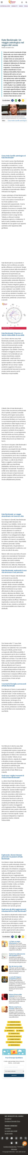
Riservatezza (20, 1147)
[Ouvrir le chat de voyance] (24, 1143)
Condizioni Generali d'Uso (12, 1121)
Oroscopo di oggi (15, 1022)
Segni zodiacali (15, 1045)
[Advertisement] (14, 22)
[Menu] (2, 2)
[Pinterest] (21, 1138)
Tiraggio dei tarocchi (15, 1036)
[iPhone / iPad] (12, 1143)
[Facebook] (12, 100)
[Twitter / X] (19, 100)
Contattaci (8, 1128)
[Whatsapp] (16, 100)
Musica (21, 6)
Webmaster (14, 1149)
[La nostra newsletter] (22, 2)
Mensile (21, 1031)
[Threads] (16, 1138)
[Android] (16, 1143)
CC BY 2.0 (24, 118)
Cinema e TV (14, 6)
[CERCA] (26, 2)
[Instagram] (7, 1138)
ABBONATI (14, 1075)
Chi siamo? (8, 1119)
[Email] (23, 100)
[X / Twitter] (26, 1138)
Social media (9, 1134)
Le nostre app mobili (11, 1131)
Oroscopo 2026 (15, 1033)
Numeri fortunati (15, 1039)
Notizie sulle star (5, 6)
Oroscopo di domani (14, 1025)
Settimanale (10, 1031)
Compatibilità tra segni (15, 1042)
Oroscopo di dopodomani (15, 1028)
